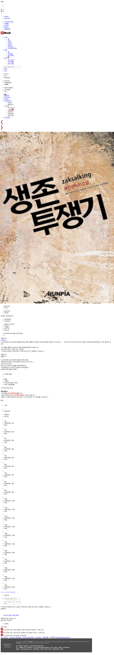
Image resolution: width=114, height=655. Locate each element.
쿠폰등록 (7, 29)
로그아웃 (11, 115)
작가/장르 (11, 55)
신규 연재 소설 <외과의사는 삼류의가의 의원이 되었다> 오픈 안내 (24, 632)
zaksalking (7, 321)
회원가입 (7, 97)
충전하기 (11, 104)
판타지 (10, 43)
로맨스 (10, 44)
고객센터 (38, 637)
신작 (5, 91)
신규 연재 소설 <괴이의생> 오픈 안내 (14, 635)
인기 (5, 76)
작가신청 (7, 18)
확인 (2, 400)
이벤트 (6, 16)
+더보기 (3, 340)
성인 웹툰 (11, 61)
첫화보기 (7, 326)
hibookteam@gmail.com (63, 637)
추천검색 (7, 77)
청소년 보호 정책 (28, 637)
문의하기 (11, 112)
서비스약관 (4, 637)
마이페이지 (7, 101)
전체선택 (7, 411)
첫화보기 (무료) (9, 324)
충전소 (6, 27)
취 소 (2, 9)
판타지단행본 (8, 87)
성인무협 (7, 89)
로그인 (6, 99)
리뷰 (6, 330)
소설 (5, 37)
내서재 (6, 25)
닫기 (5, 70)
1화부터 (6, 414)
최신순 (6, 416)
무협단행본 (7, 82)
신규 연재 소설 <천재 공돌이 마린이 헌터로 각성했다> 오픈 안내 (23, 630)
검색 (5, 68)
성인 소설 (11, 60)
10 (14, 592)
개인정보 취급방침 (15, 637)
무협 (9, 41)
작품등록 (11, 113)
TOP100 (10, 46)
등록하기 (3, 608)
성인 (5, 58)
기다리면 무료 (8, 21)
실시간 (6, 74)
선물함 (6, 23)
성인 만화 (11, 63)
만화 (5, 50)
